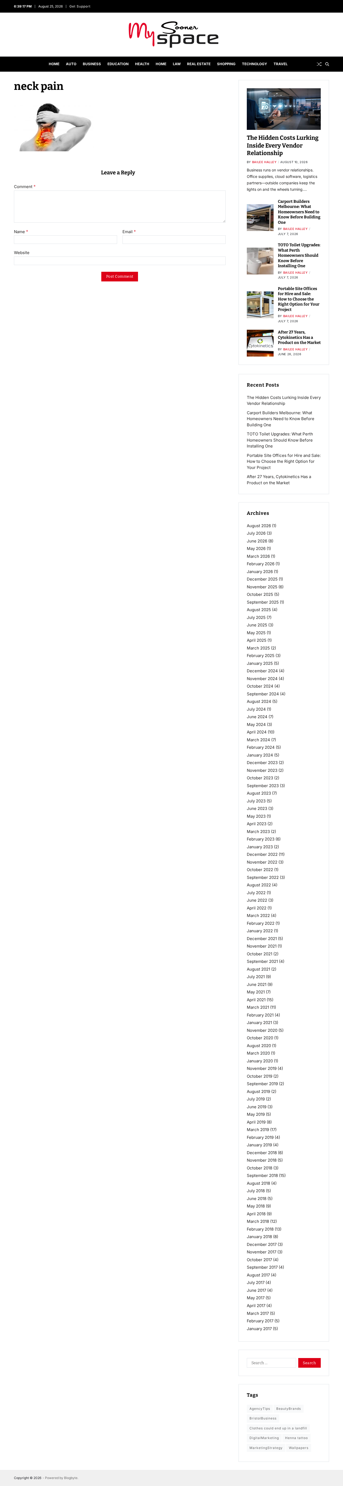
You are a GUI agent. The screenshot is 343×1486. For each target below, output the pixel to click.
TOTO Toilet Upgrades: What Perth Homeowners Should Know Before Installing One (299, 255)
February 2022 (260, 923)
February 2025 (260, 655)
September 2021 (262, 961)
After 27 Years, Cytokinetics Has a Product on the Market (299, 337)
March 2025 (258, 648)
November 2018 (262, 1160)
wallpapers (298, 1447)
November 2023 (262, 770)
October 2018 (259, 1168)
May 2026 (256, 548)
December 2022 (262, 854)
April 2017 (256, 1305)
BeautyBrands (288, 1409)
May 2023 (256, 816)
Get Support (80, 6)
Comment (25, 186)
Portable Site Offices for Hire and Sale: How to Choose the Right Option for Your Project (298, 299)
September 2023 (263, 785)
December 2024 (262, 670)
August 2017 (258, 1275)
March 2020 (258, 1053)
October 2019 (259, 1076)
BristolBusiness (263, 1418)
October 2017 (259, 1259)
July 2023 (256, 800)
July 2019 (256, 1099)
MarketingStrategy (266, 1447)
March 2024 (258, 739)
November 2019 (262, 1068)
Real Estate (199, 64)
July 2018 (256, 1190)
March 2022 (258, 915)
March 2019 (258, 1129)
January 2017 (259, 1328)
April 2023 (256, 823)
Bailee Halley (264, 162)
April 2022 (256, 908)
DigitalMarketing (264, 1438)
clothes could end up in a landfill (278, 1428)
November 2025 (262, 586)
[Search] (327, 64)
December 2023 (262, 762)
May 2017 (255, 1297)
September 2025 (263, 602)
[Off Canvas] (16, 64)
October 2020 (260, 1037)
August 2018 (258, 1183)
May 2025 (256, 632)
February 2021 (260, 1015)
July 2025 (256, 617)
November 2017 (261, 1251)
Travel (281, 64)
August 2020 (259, 1045)
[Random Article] (319, 64)
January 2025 (260, 663)
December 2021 (262, 938)
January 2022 (260, 930)
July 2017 (255, 1282)
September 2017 (262, 1267)
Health (142, 64)
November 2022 (262, 862)
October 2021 (259, 953)
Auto (71, 64)
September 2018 (262, 1175)
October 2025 (260, 594)
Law (177, 64)
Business (92, 64)
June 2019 (256, 1106)
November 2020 (262, 1030)
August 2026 (259, 525)
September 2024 (263, 693)
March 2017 (258, 1313)
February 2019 (260, 1137)
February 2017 (260, 1320)
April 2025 (256, 640)
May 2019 (256, 1114)
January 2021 (259, 1022)
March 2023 (258, 831)
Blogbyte (70, 1478)
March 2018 (258, 1221)
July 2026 (256, 533)
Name (21, 231)
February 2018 (260, 1229)
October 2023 (260, 777)
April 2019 (256, 1122)
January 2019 (259, 1144)
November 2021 (262, 946)
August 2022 (259, 884)
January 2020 (260, 1060)
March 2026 (258, 556)
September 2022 (263, 877)
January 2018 (259, 1236)
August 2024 (259, 701)
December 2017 (262, 1244)
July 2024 (256, 709)
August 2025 (259, 609)
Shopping (226, 64)
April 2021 (256, 999)
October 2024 (260, 686)
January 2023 (260, 846)
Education (118, 64)
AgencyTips (259, 1409)
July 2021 (256, 976)
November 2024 (262, 678)
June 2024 (257, 716)
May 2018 (256, 1206)
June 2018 (256, 1198)
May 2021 (256, 992)
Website (21, 252)
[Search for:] (270, 1364)
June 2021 (256, 984)
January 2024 (260, 755)
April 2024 (257, 732)
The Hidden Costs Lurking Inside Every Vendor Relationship (283, 145)
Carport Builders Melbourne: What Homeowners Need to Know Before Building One (299, 212)
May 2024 (256, 724)
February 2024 (261, 747)
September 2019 (262, 1083)
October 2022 (260, 869)
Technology (254, 64)
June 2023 (257, 808)
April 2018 (256, 1213)
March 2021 (258, 1007)
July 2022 (256, 892)
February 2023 (260, 839)
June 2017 (256, 1290)
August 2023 (259, 793)
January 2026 (260, 571)
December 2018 (262, 1152)
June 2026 (257, 541)
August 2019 (258, 1091)
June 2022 (257, 900)
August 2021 (258, 969)
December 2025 (262, 579)
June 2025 (257, 625)
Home (54, 64)
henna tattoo (296, 1438)
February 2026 (260, 563)
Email (129, 231)
